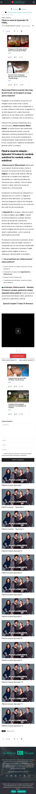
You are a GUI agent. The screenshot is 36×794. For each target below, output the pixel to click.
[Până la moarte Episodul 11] (18, 694)
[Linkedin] (15, 775)
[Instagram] (11, 775)
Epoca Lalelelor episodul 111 (26, 360)
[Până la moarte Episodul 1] (18, 475)
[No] (34, 788)
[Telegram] (19, 9)
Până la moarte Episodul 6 (12, 595)
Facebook (15, 9)
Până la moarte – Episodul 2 (13, 507)
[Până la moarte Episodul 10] (18, 672)
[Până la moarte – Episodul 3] (18, 519)
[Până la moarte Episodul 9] (18, 650)
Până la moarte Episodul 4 (12, 551)
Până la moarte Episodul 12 (9, 360)
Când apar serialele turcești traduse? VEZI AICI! (19, 12)
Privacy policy (21, 791)
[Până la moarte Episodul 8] (18, 628)
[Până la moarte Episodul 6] (18, 584)
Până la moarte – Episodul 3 (13, 529)
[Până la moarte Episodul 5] (18, 562)
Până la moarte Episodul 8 (12, 638)
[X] (29, 775)
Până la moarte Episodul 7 (12, 617)
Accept (13, 791)
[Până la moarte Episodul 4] (18, 541)
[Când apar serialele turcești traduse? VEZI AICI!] (5, 12)
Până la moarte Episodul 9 (12, 660)
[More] (21, 31)
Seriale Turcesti (10, 731)
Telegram (23, 9)
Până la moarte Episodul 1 (12, 485)
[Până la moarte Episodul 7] (18, 606)
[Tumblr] (24, 775)
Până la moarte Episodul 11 (12, 704)
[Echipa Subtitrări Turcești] (3, 26)
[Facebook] (11, 9)
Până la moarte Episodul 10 (12, 682)
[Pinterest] (20, 775)
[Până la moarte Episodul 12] (18, 716)
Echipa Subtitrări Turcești (13, 25)
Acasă (3, 14)
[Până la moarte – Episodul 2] (18, 497)
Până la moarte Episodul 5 (12, 573)
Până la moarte (9, 14)
